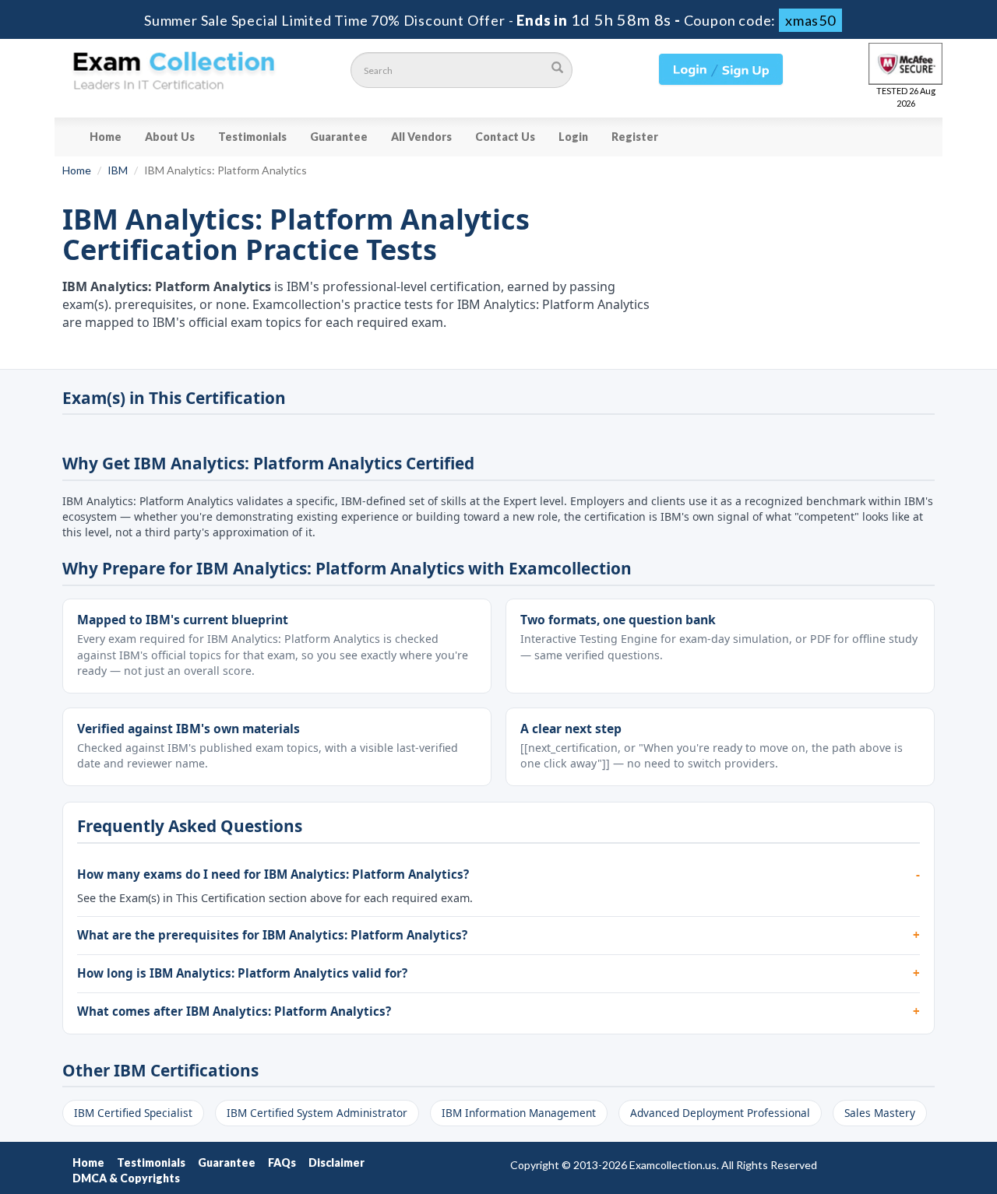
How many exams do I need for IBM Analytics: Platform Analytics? (273, 874)
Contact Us (505, 136)
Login (573, 136)
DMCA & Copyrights (126, 1178)
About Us (170, 136)
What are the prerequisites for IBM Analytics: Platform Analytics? (272, 935)
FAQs (282, 1162)
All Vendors (421, 136)
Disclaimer (336, 1162)
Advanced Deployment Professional (720, 1112)
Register (634, 136)
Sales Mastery (879, 1112)
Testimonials (252, 136)
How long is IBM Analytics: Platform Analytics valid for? (242, 973)
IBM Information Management (519, 1112)
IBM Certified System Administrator (317, 1112)
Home (106, 136)
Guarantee (339, 136)
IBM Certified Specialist (133, 1112)
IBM (117, 170)
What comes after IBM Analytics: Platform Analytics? (234, 1011)
